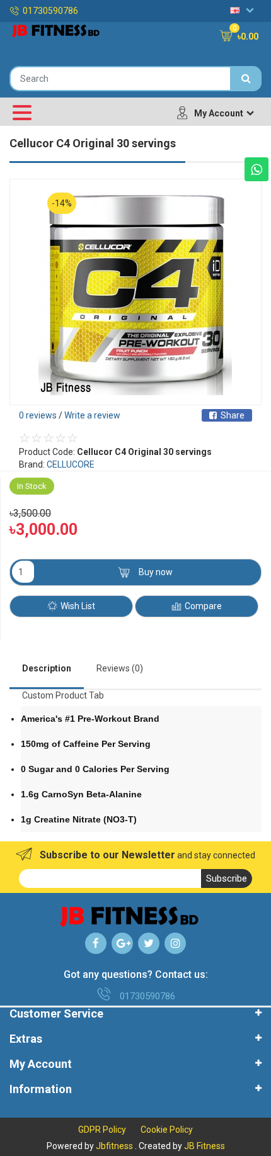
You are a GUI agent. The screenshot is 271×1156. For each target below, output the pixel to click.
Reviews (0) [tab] (119, 668)
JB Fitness (204, 1146)
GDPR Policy (102, 1130)
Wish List (78, 606)
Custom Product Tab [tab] (63, 695)
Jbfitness (114, 1146)
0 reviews (38, 415)
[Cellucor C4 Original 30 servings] (135, 292)
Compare (203, 606)
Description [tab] (46, 668)
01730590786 (50, 11)
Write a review (92, 415)
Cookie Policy (167, 1130)
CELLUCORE (71, 464)
